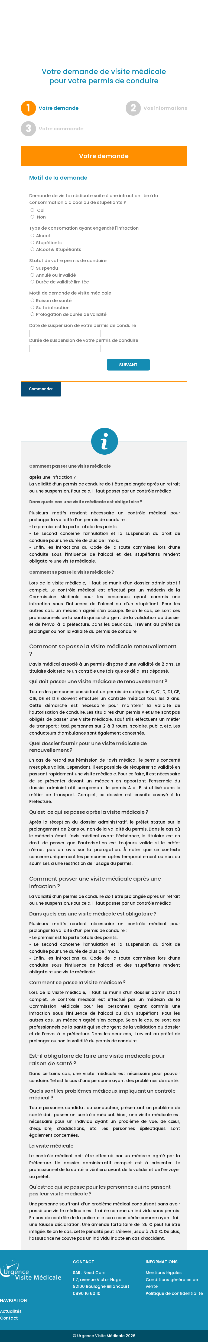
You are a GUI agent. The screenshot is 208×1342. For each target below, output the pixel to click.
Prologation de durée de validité (70, 314)
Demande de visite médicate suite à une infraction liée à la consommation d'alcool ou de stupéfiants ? (93, 199)
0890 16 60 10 (86, 1293)
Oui (40, 210)
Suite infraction (52, 308)
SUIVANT (128, 365)
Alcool (42, 236)
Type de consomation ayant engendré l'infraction (84, 228)
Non (41, 217)
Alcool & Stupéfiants (58, 249)
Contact (9, 1318)
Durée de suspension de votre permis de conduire (83, 340)
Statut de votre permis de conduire (67, 260)
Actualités (11, 1311)
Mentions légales (164, 1272)
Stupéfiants (48, 243)
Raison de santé (53, 301)
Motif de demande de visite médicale (70, 293)
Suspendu (46, 268)
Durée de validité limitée (62, 282)
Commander (41, 388)
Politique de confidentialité (174, 1293)
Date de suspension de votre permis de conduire (82, 325)
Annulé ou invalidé (55, 275)
